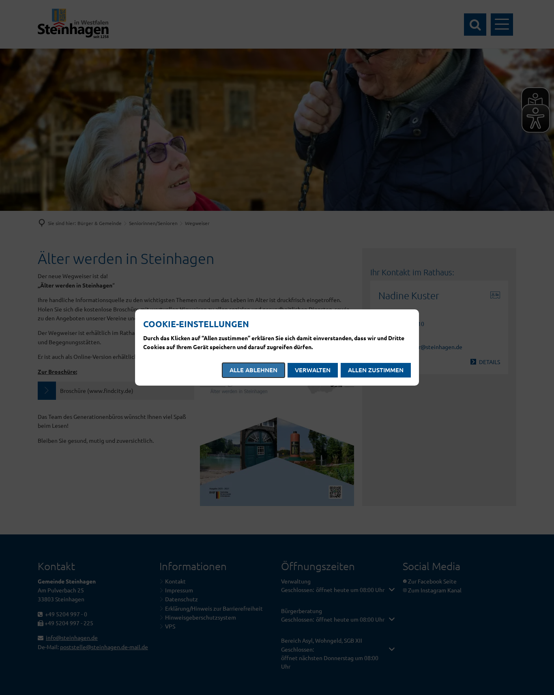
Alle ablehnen (253, 370)
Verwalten (313, 370)
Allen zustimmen (376, 370)
